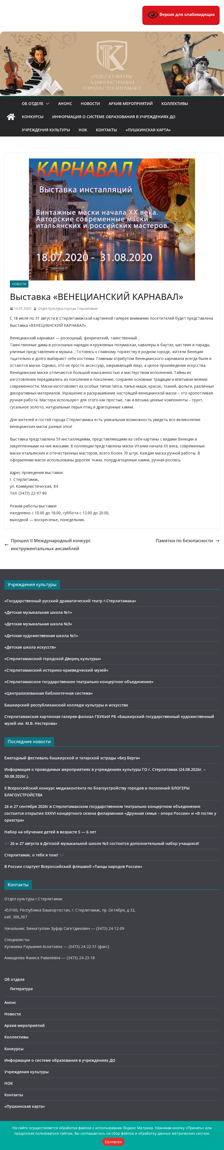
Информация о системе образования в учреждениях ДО (113, 116)
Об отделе (32, 103)
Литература (21, 988)
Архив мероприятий (131, 103)
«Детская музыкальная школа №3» (38, 623)
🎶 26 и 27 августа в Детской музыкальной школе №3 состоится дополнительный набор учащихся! (101, 843)
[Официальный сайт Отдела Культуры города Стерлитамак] (112, 35)
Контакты (106, 129)
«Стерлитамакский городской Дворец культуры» (52, 658)
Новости (90, 103)
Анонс (65, 103)
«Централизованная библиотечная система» (48, 693)
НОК (83, 129)
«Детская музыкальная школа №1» (38, 612)
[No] (217, 1135)
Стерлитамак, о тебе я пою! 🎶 (34, 854)
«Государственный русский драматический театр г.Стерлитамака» (70, 600)
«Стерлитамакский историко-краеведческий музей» (56, 670)
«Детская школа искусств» (30, 647)
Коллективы (174, 103)
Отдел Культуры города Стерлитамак (68, 308)
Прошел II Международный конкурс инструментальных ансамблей (51, 545)
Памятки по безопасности (184, 541)
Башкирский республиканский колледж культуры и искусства (66, 705)
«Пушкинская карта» (148, 129)
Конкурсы (32, 116)
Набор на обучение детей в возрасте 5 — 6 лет (50, 831)
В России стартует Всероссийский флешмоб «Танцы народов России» (73, 866)
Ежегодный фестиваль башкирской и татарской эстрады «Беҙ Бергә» (72, 757)
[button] (46, 103)
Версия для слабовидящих (186, 14)
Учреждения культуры (46, 129)
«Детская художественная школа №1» (41, 635)
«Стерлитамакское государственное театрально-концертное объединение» (79, 681)
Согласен (113, 1142)
